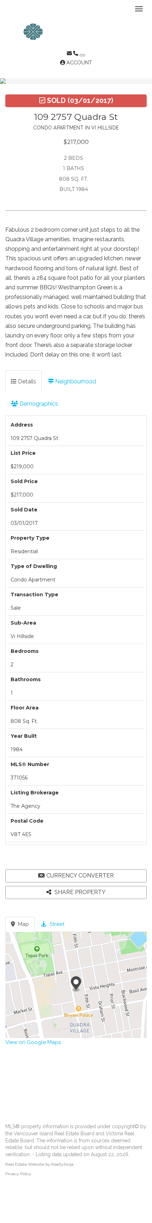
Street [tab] (56, 924)
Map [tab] (23, 924)
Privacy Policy (18, 1173)
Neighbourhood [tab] (75, 381)
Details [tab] (26, 381)
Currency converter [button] (80, 875)
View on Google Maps (33, 1042)
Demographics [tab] (38, 403)
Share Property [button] (79, 892)
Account (78, 62)
